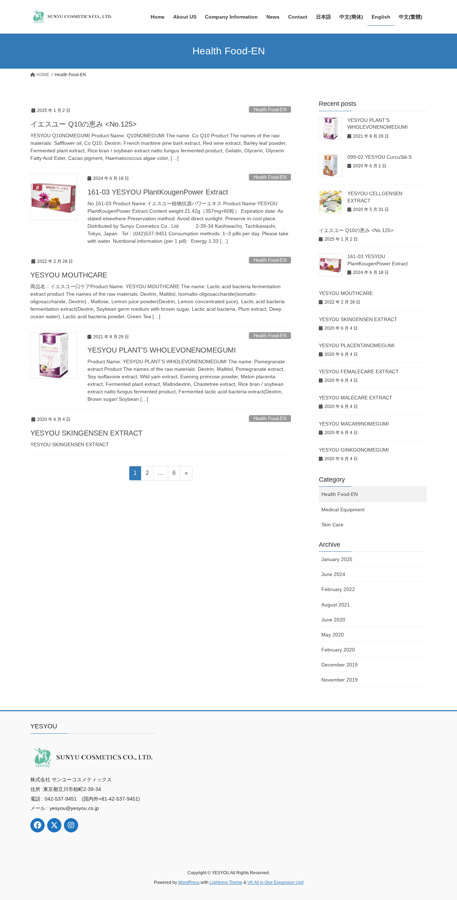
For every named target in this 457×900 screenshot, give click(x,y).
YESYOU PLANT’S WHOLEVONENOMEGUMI (161, 350)
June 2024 (333, 574)
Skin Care (332, 524)
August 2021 (335, 605)
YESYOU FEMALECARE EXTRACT (359, 371)
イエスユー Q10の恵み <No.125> (83, 124)
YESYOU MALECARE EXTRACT (355, 397)
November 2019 (339, 680)
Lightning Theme (226, 882)
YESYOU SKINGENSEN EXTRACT (86, 433)
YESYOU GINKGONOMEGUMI (354, 450)
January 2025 (336, 559)
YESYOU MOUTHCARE (68, 275)
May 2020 (332, 635)
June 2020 (333, 620)
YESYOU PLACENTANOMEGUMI (357, 345)
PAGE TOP (439, 867)
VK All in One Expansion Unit (275, 882)
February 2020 (338, 650)
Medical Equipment (343, 509)
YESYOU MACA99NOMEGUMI (354, 424)
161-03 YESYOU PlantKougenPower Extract (157, 192)
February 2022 (338, 589)
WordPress (189, 882)
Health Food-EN (269, 109)
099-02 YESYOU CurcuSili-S (379, 157)
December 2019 (339, 665)
